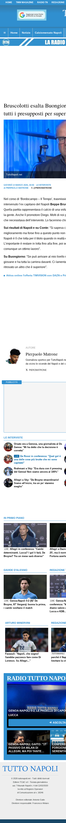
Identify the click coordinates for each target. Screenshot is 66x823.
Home (9, 2)
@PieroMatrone (42, 188)
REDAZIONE (58, 2)
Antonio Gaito (39, 800)
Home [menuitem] (14, 32)
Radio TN (42, 2)
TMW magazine (24, 2)
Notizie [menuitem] (26, 32)
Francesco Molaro (40, 803)
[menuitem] (4, 33)
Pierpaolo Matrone (17, 188)
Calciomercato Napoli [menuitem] (48, 32)
